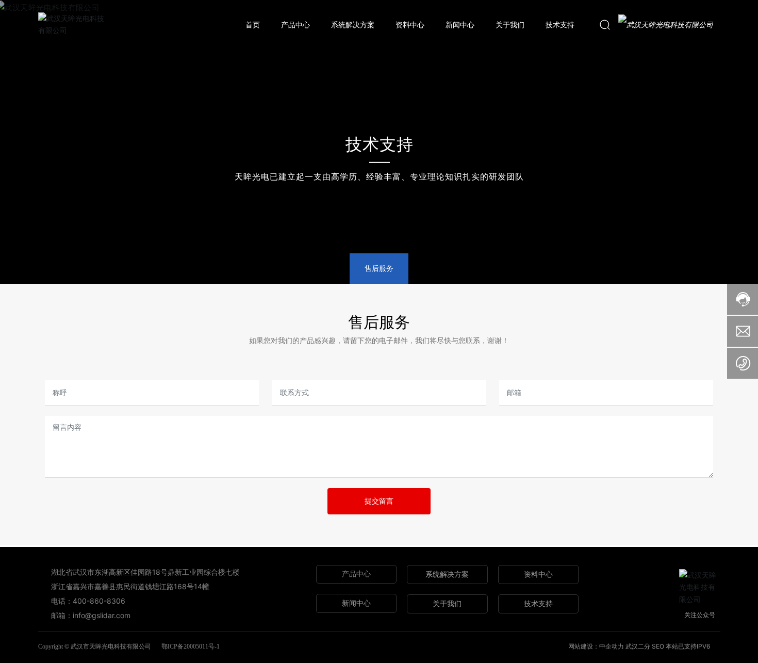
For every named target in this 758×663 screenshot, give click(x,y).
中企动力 (612, 646)
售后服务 (379, 268)
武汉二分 (637, 646)
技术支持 (379, 144)
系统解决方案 (447, 574)
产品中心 (356, 574)
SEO (658, 646)
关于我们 (447, 603)
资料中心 (538, 574)
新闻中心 (356, 603)
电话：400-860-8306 (88, 600)
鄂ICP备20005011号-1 (190, 646)
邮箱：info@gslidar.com (90, 615)
